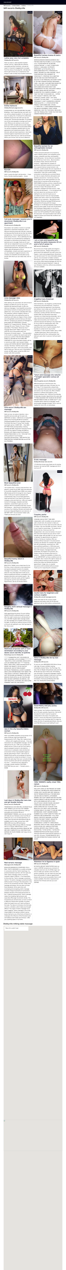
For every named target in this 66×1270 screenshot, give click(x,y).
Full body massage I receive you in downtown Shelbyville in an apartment (18, 221)
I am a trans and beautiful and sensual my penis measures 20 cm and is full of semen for (47, 242)
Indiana (23, 5)
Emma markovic (10, 106)
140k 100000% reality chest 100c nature (47, 783)
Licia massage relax (12, 298)
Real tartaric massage (13, 863)
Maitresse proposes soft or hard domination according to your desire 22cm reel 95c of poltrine (17, 651)
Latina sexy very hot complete (16, 58)
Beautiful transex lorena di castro (47, 55)
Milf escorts (7, 5)
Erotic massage (40, 460)
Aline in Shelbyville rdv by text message (46, 659)
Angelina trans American (44, 299)
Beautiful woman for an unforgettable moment (43, 147)
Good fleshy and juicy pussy (45, 706)
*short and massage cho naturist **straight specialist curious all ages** (47, 377)
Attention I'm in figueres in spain (47, 862)
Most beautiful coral (12, 483)
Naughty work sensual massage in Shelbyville (18, 608)
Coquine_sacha (40, 515)
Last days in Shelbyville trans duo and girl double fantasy (17, 801)
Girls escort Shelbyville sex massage (15, 408)
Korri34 (7, 170)
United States (16, 5)
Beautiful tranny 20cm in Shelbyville (14, 560)
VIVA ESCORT (8, 2)
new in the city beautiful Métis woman (16, 730)
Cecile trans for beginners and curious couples (46, 594)
